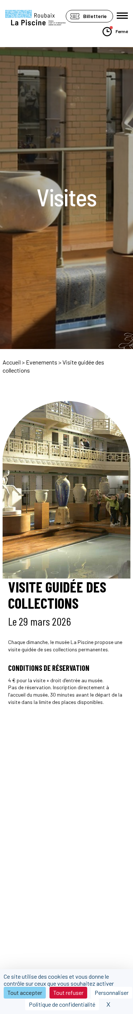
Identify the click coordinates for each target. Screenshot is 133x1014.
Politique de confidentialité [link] (62, 1004)
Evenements (41, 362)
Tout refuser (68, 992)
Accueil (12, 362)
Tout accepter (24, 992)
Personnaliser (112, 992)
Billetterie (95, 16)
